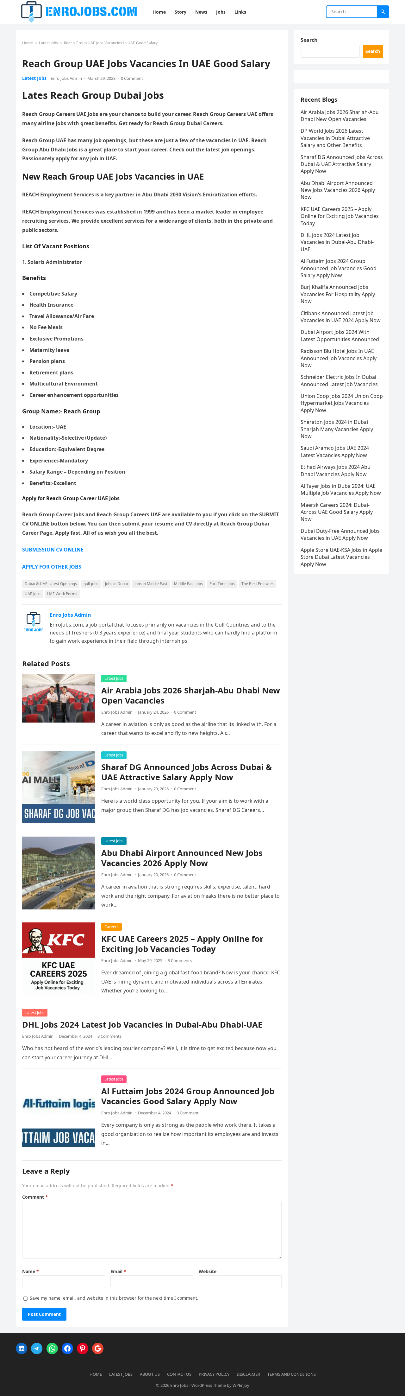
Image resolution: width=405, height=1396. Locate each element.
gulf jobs (91, 583)
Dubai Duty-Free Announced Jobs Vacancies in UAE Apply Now (340, 534)
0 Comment (132, 78)
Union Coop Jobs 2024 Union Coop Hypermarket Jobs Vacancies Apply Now (342, 403)
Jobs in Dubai (116, 583)
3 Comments (180, 960)
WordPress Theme (208, 1385)
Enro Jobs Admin (66, 78)
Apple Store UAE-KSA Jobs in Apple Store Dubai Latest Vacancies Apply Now (341, 557)
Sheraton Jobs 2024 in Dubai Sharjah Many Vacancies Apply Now (337, 429)
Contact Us (179, 1374)
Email (118, 1271)
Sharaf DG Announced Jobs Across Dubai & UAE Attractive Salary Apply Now (186, 772)
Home (27, 43)
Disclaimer (248, 1374)
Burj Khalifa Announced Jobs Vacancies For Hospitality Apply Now (338, 294)
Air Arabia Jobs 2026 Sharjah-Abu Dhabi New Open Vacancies (190, 695)
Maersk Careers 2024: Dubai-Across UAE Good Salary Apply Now (337, 512)
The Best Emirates (257, 583)
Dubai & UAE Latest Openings (51, 583)
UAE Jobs (32, 593)
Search (309, 39)
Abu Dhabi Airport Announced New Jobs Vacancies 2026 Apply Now (182, 858)
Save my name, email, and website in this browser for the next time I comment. (114, 1298)
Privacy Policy (214, 1374)
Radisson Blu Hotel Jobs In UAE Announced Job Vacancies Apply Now (339, 358)
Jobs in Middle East (150, 583)
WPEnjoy (241, 1385)
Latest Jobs (48, 43)
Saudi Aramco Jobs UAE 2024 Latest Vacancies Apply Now (335, 451)
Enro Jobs (179, 1385)
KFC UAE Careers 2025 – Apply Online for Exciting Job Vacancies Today (182, 943)
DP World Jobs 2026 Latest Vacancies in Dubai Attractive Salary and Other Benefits (335, 138)
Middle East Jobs (188, 583)
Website (207, 1271)
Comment (35, 1197)
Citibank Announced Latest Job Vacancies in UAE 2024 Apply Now (341, 317)
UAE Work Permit (62, 593)
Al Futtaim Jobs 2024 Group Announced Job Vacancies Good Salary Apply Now (187, 1096)
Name (30, 1271)
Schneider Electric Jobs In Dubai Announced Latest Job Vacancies (339, 380)
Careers (111, 926)
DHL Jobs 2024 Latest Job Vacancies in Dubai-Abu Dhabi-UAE (142, 1024)
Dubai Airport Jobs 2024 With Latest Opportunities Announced (340, 335)
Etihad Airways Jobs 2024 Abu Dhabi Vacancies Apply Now (336, 470)
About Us (150, 1374)
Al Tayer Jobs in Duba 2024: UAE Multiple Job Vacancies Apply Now (341, 489)
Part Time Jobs (222, 583)
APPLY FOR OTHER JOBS (51, 566)
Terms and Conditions (291, 1374)
